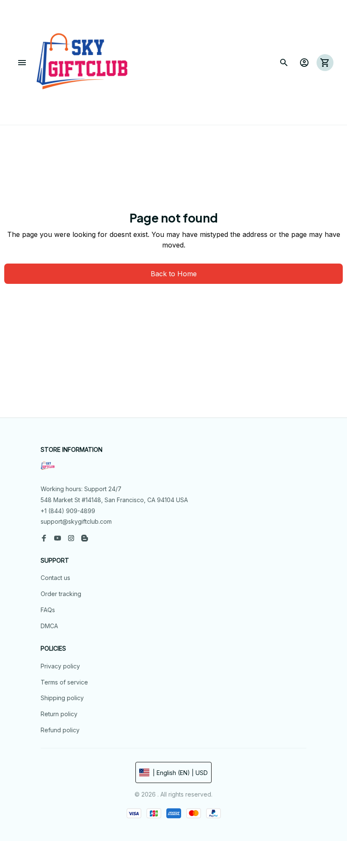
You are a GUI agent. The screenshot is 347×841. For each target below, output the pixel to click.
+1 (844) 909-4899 (68, 510)
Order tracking (61, 593)
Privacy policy (60, 666)
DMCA (49, 625)
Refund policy (60, 730)
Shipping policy (62, 697)
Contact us (55, 577)
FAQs (48, 609)
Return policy (59, 713)
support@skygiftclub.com (76, 521)
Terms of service (64, 682)
